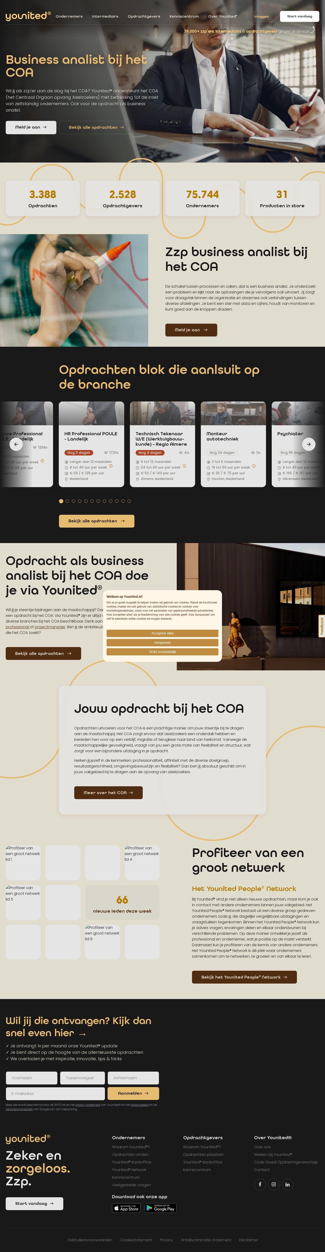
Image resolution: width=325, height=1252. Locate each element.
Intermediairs (105, 16)
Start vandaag (299, 16)
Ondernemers (69, 16)
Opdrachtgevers (144, 16)
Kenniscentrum (184, 16)
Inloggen (261, 17)
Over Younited (222, 16)
